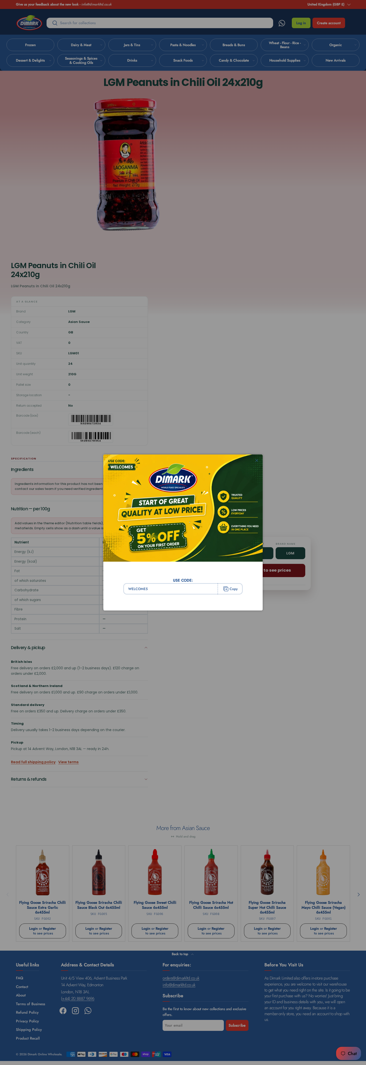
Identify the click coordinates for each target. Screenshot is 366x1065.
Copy (234, 588)
